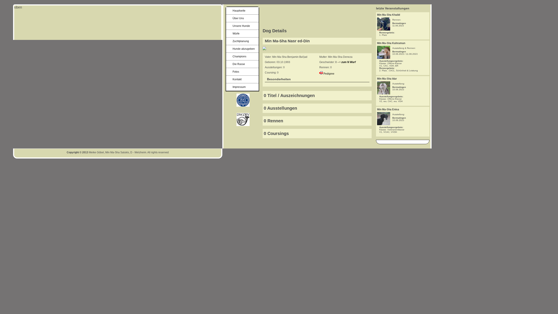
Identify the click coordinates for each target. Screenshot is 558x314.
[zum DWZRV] (243, 105)
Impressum (239, 87)
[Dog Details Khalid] (383, 29)
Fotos (236, 71)
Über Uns (238, 18)
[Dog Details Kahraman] (383, 58)
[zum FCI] (243, 125)
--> (346, 62)
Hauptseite (239, 10)
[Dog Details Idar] (383, 93)
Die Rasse (239, 64)
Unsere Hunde (241, 25)
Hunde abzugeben (244, 48)
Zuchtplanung (241, 41)
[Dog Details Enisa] (383, 124)
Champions (239, 56)
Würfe (236, 33)
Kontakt (237, 79)
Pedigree (328, 73)
